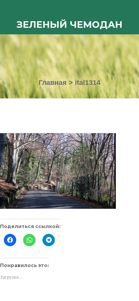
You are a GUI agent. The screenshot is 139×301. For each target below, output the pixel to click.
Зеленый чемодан (69, 24)
